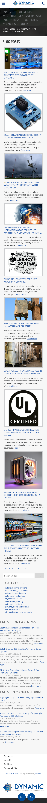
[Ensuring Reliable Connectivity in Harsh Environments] (23, 308)
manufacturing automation (16, 590)
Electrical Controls (12, 609)
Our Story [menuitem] (8, 764)
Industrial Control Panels (15, 593)
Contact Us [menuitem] (8, 756)
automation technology (15, 596)
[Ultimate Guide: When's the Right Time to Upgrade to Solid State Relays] (23, 527)
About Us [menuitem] (7, 760)
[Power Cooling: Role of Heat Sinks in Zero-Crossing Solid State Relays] (23, 470)
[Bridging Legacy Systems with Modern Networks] (23, 262)
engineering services (13, 598)
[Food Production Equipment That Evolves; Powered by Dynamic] (23, 58)
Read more (38, 643)
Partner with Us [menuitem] (10, 768)
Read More (26, 90)
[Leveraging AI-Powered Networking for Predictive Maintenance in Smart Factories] (23, 213)
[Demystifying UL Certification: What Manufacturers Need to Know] (23, 408)
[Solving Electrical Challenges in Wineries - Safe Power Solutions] (23, 354)
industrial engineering (14, 601)
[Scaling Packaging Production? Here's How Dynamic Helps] (23, 112)
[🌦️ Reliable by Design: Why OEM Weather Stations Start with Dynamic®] (23, 166)
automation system (13, 604)
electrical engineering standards (18, 612)
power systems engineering (16, 607)
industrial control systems (16, 588)
